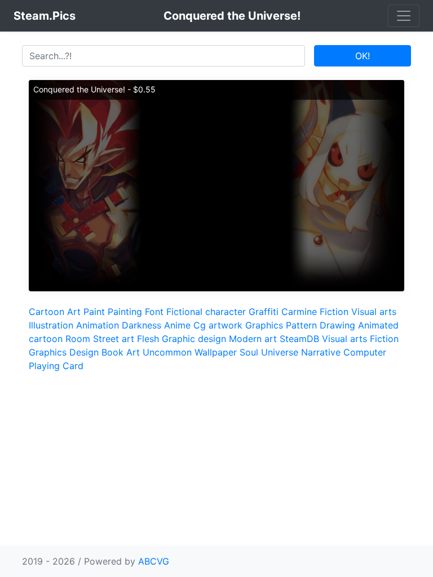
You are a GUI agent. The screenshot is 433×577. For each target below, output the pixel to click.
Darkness (141, 325)
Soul (249, 352)
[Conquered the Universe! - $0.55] (216, 184)
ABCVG (153, 561)
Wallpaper (216, 352)
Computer (364, 352)
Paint (94, 311)
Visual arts (373, 311)
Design (84, 352)
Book (112, 352)
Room (77, 338)
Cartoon (46, 311)
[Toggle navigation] (403, 16)
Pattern (301, 325)
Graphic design (194, 338)
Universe (279, 352)
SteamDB (299, 338)
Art (74, 311)
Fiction (334, 311)
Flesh (148, 338)
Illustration (51, 325)
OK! (362, 55)
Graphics (264, 325)
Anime (177, 325)
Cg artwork (217, 325)
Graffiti (264, 311)
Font (154, 311)
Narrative (321, 352)
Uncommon (167, 352)
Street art (113, 338)
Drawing (337, 325)
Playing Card (56, 365)
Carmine (299, 311)
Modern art (253, 338)
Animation (97, 325)
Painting (125, 311)
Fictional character (206, 311)
